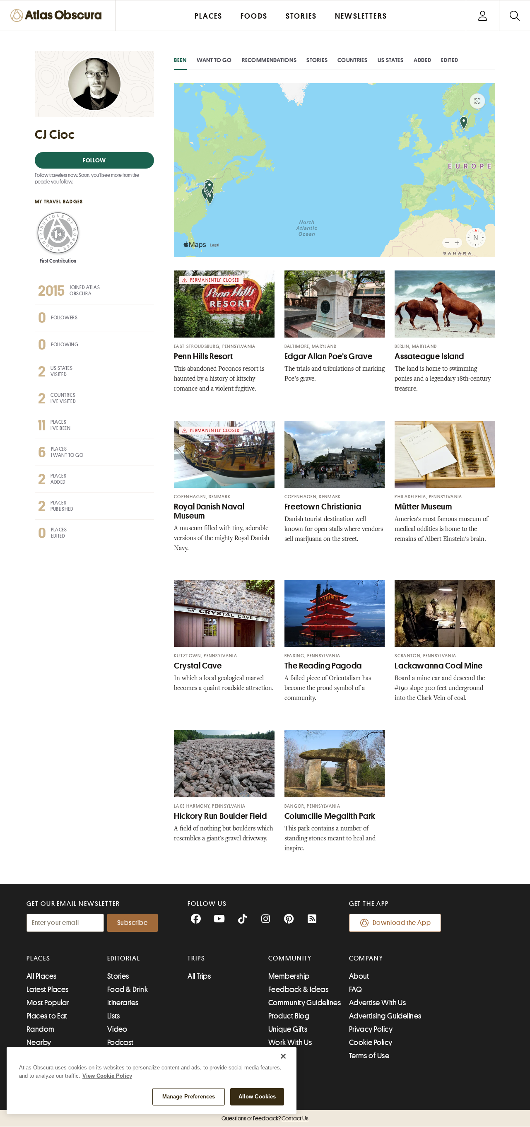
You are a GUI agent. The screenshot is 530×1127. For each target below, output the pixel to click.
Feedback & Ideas (298, 989)
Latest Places (47, 989)
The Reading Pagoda (323, 665)
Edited (449, 60)
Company (366, 958)
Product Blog (288, 1016)
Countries (352, 60)
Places (38, 958)
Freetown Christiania (322, 506)
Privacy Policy (371, 1029)
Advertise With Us (377, 1002)
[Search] (514, 15)
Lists (113, 1016)
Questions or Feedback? (265, 1118)
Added (422, 60)
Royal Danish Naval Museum (209, 511)
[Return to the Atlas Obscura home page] (58, 15)
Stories (317, 60)
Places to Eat (46, 1016)
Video (117, 1029)
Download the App (402, 922)
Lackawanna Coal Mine (439, 665)
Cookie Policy (371, 1042)
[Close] (283, 1056)
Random (40, 1029)
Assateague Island (429, 356)
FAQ (355, 989)
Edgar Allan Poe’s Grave (328, 356)
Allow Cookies (257, 1096)
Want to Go (214, 60)
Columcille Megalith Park (330, 816)
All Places (41, 976)
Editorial (123, 958)
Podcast (120, 1042)
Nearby (38, 1042)
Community (290, 958)
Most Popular (47, 1002)
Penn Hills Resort (203, 356)
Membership (289, 976)
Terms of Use (369, 1055)
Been (180, 60)
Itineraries (123, 1002)
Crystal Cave (198, 665)
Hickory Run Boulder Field (220, 816)
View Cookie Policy (107, 1076)
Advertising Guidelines (385, 1016)
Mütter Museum (423, 506)
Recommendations (269, 60)
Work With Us (290, 1042)
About (359, 976)
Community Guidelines (304, 1002)
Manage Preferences (188, 1096)
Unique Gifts (287, 1029)
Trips (196, 958)
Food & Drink (127, 989)
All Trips (199, 976)
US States (391, 60)
